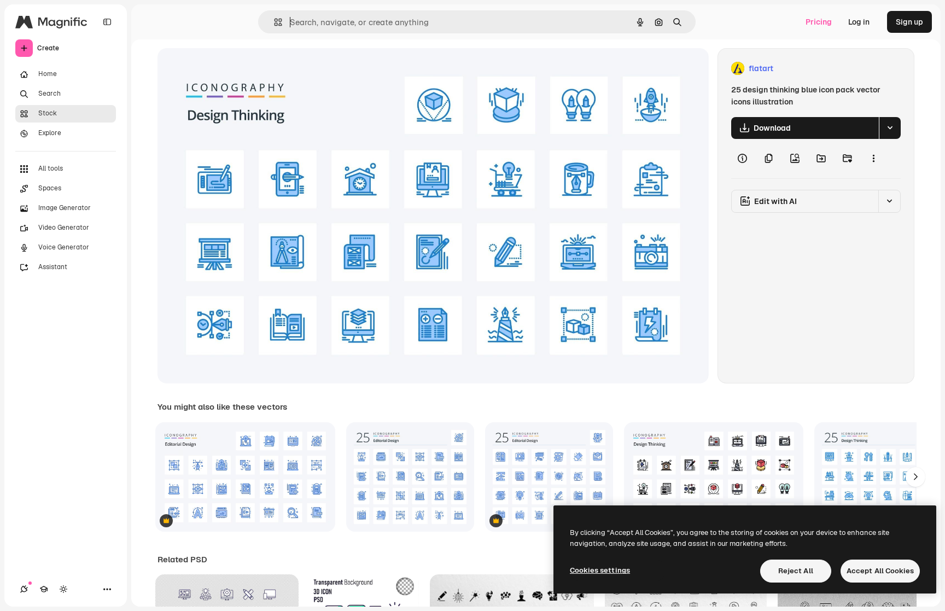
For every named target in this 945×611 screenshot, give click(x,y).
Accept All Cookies (880, 570)
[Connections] (24, 589)
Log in (859, 22)
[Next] (915, 477)
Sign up (909, 22)
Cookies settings (600, 570)
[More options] (873, 159)
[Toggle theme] (63, 589)
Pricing (819, 22)
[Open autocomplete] (274, 22)
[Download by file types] (890, 128)
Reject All (795, 570)
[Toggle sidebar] (107, 22)
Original (227, 68)
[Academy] (43, 589)
